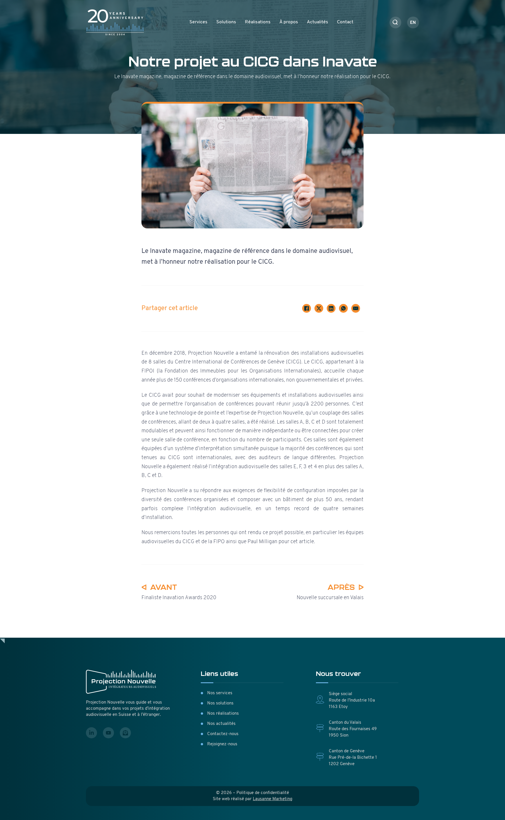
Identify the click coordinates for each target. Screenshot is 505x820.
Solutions (226, 22)
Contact (345, 22)
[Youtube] (108, 732)
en (413, 23)
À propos (288, 22)
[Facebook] (306, 308)
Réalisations (258, 22)
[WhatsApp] (343, 308)
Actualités (317, 22)
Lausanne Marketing (272, 799)
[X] (318, 308)
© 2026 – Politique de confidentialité (252, 793)
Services (198, 22)
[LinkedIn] (331, 308)
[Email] (355, 308)
